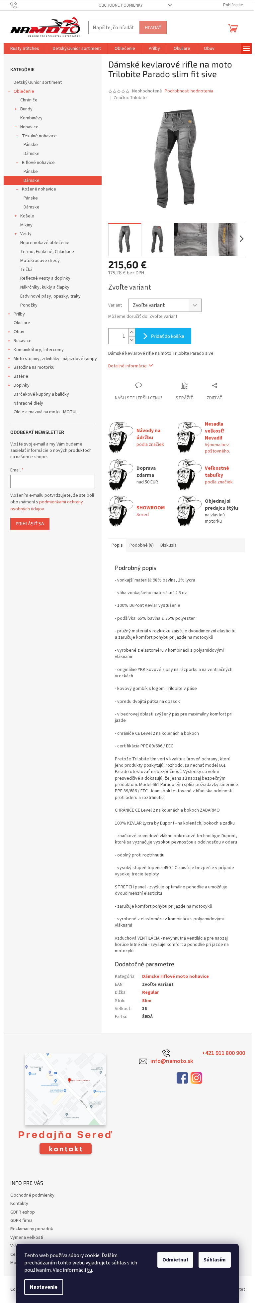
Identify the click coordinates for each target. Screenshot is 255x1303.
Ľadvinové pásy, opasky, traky (50, 296)
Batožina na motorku (34, 367)
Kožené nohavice (39, 189)
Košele (27, 216)
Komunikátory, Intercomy (39, 349)
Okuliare (22, 323)
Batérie (21, 376)
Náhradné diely (28, 403)
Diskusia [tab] (168, 545)
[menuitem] (25, 48)
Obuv (19, 331)
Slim (146, 1000)
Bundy (26, 109)
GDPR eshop (22, 1212)
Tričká (26, 269)
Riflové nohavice (38, 162)
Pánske (31, 144)
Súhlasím (215, 1259)
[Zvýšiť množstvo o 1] (131, 332)
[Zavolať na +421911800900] (20, 5)
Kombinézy (31, 118)
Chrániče (29, 100)
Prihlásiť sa (30, 523)
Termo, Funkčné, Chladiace (47, 251)
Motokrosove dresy (40, 260)
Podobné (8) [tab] (141, 545)
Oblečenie (24, 91)
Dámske (32, 153)
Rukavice (23, 340)
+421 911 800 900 (223, 1053)
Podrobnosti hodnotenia (189, 91)
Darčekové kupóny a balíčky (41, 394)
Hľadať (153, 27)
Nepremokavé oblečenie (44, 242)
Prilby (19, 314)
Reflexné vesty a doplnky (45, 278)
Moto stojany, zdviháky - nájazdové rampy (55, 358)
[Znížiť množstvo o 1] (131, 340)
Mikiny (26, 225)
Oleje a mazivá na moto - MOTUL (45, 412)
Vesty (26, 233)
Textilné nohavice (39, 136)
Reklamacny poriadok (31, 1229)
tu (89, 1270)
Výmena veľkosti (26, 1237)
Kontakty (19, 1203)
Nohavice (29, 127)
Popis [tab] (117, 545)
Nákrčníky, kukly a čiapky (44, 287)
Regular (150, 992)
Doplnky (22, 385)
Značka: (130, 97)
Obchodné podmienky (121, 5)
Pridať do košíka (167, 336)
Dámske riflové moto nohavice (175, 976)
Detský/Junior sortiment (38, 82)
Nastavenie (43, 1287)
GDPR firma (21, 1220)
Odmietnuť (175, 1259)
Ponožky (29, 305)
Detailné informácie (127, 366)
